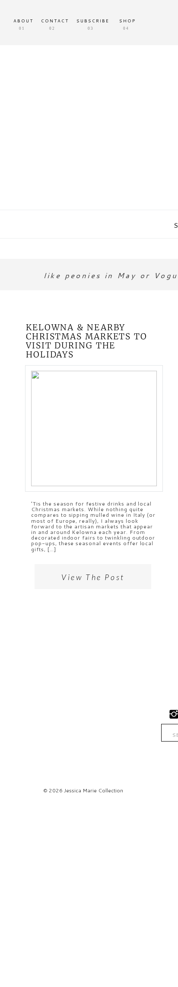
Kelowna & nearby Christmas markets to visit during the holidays (86, 341)
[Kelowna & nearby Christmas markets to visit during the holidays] (94, 428)
